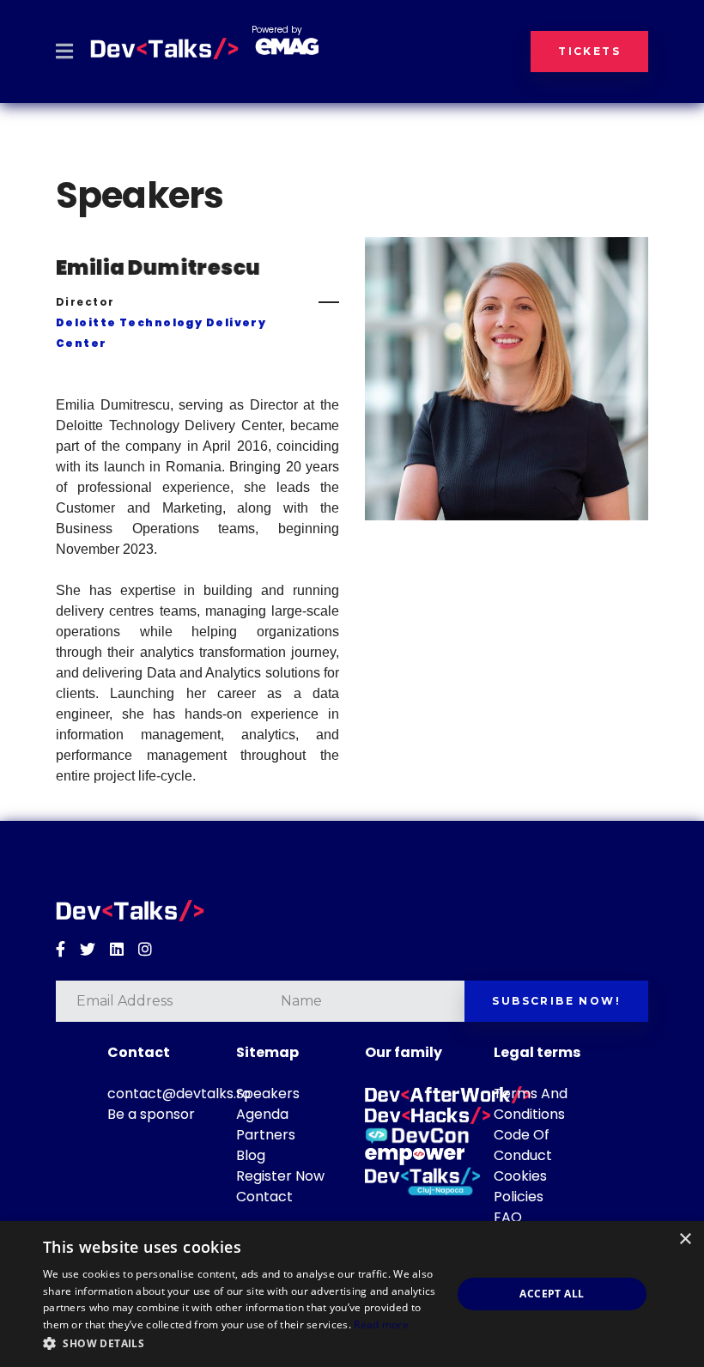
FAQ (508, 1217)
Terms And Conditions (530, 1104)
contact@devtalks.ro (179, 1093)
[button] (241, 1344)
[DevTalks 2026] (164, 49)
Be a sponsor (151, 1114)
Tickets (589, 51)
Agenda (262, 1114)
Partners (265, 1135)
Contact (264, 1196)
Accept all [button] (551, 1293)
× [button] (684, 1239)
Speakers (268, 1093)
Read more (381, 1324)
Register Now (280, 1176)
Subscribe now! (556, 1000)
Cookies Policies (520, 1186)
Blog (250, 1155)
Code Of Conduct (523, 1145)
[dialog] (352, 1294)
